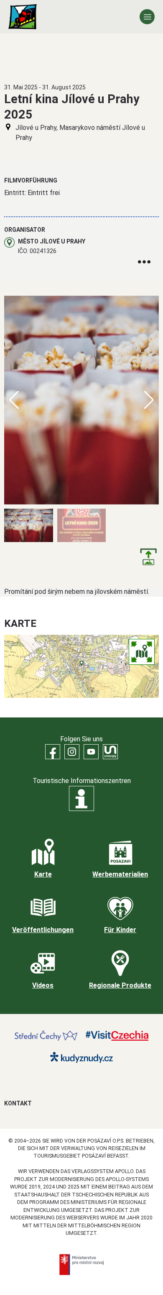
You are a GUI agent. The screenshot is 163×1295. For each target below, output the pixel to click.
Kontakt (18, 1103)
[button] (149, 400)
